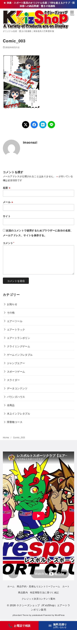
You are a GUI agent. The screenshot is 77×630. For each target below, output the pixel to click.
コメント (8, 243)
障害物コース (14, 422)
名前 (6, 187)
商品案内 (23, 592)
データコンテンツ (17, 388)
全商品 (11, 405)
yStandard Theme (21, 615)
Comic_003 (19, 437)
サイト (7, 216)
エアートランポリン (18, 338)
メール (8, 202)
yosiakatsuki (37, 615)
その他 (11, 312)
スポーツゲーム (16, 371)
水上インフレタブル (18, 413)
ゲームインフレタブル (20, 354)
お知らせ (12, 304)
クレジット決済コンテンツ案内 (38, 598)
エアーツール (14, 321)
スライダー (13, 380)
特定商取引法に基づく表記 (44, 592)
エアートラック (16, 329)
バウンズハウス (16, 396)
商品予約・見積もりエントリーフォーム (38, 586)
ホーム (11, 586)
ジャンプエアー (16, 363)
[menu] (72, 13)
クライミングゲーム (18, 346)
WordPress (60, 615)
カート (65, 586)
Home (6, 437)
